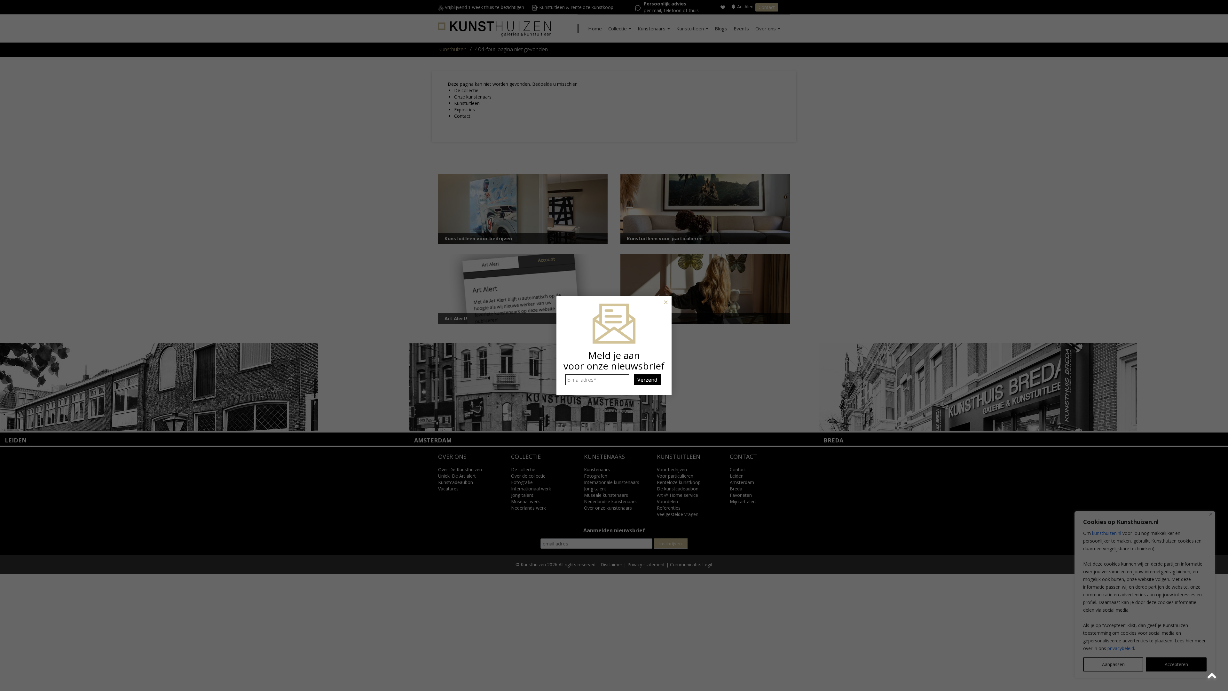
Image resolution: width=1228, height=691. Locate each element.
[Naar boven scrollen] (1212, 675)
